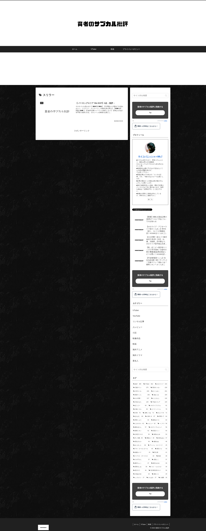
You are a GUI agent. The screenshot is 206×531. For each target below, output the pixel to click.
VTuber (143, 524)
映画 (149, 524)
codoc (165, 120)
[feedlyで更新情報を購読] (148, 199)
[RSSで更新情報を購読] (151, 199)
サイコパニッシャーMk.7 (150, 156)
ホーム (136, 524)
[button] (166, 95)
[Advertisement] (103, 70)
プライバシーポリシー (160, 524)
